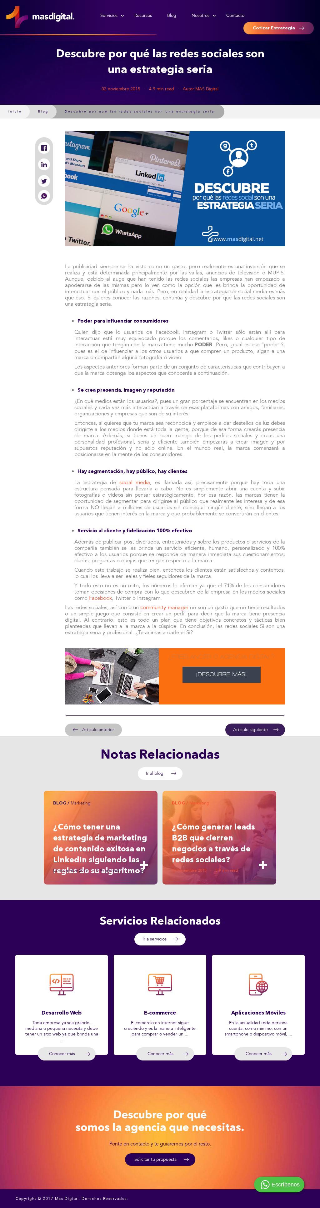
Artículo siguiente (250, 730)
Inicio (15, 111)
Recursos (143, 15)
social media (134, 482)
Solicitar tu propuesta (155, 1159)
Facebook (100, 598)
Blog (171, 15)
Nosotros (200, 15)
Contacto (235, 15)
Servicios (109, 15)
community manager (164, 607)
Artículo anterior (98, 730)
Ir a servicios (154, 939)
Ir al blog (154, 773)
